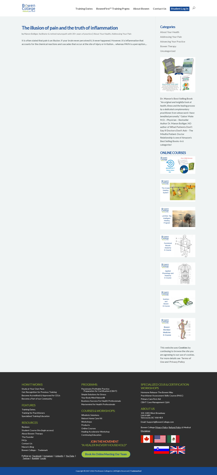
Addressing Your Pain (121, 34)
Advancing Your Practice (172, 41)
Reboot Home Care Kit (91, 418)
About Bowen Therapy (32, 433)
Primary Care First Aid (151, 399)
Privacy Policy (177, 361)
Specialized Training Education (36, 416)
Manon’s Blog (28, 447)
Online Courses (88, 428)
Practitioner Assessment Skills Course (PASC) (162, 395)
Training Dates (84, 9)
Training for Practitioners (33, 413)
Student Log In (179, 8)
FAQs (24, 440)
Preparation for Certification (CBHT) (100, 391)
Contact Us (159, 9)
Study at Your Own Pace (33, 389)
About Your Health (102, 34)
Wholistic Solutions (90, 415)
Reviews (26, 427)
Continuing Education (91, 435)
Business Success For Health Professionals (101, 401)
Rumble (35, 458)
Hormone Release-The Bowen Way (157, 392)
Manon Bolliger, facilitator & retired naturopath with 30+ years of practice (58, 34)
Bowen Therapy (168, 46)
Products (85, 425)
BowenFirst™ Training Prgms (112, 9)
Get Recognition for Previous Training (39, 392)
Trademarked (135, 471)
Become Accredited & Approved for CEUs (41, 395)
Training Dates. (29, 409)
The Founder (28, 437)
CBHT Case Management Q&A (155, 402)
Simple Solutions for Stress (93, 394)
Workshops (86, 421)
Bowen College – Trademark (35, 450)
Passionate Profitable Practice (95, 389)
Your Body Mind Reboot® (93, 397)
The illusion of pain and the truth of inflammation (70, 28)
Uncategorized (167, 51)
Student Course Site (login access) (38, 430)
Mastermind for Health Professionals (98, 404)
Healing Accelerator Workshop (95, 431)
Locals (43, 458)
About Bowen (141, 9)
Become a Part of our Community (37, 398)
